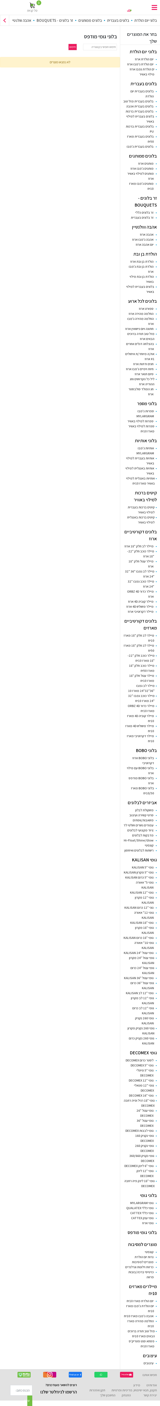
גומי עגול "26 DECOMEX (145, 1113)
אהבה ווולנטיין (21, 20)
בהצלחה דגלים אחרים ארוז (140, 346)
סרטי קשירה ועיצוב (141, 815)
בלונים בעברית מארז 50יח (140, 139)
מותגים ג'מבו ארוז (142, 168)
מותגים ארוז (146, 163)
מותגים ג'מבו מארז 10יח (141, 186)
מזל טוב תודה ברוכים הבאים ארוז (140, 336)
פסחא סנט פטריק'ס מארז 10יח (141, 1343)
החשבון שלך (107, 1395)
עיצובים (150, 1355)
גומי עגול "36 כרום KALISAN (142, 985)
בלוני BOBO (146, 750)
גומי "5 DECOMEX (142, 1065)
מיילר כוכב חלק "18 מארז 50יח (141, 668)
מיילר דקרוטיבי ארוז (141, 611)
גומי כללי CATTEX (142, 1213)
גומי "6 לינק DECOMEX (139, 1166)
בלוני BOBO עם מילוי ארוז (140, 770)
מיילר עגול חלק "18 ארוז (141, 564)
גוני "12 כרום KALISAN (139, 907)
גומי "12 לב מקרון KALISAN (142, 1000)
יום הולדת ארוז (144, 59)
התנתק (126, 1395)
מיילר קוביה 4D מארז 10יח (140, 718)
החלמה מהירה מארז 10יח (140, 1323)
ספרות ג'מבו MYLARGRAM (145, 413)
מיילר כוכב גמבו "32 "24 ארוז (141, 584)
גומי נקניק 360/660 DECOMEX (141, 1158)
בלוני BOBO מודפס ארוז (141, 780)
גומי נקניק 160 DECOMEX (144, 1138)
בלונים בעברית (118, 20)
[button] (4, 20)
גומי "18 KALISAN (142, 922)
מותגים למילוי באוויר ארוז (140, 176)
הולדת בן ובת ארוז (142, 261)
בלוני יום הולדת (145, 20)
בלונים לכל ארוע (142, 301)
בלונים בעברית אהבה (140, 106)
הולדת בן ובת (145, 254)
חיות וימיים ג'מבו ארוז (140, 369)
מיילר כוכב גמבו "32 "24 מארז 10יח (141, 698)
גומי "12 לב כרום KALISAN (143, 1010)
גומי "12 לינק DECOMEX (145, 1173)
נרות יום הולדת (144, 1257)
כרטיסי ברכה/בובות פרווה (141, 1274)
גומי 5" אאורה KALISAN (145, 885)
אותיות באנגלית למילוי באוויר (139, 471)
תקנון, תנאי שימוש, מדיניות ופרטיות (134, 1390)
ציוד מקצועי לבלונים (140, 830)
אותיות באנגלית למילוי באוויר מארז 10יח (140, 481)
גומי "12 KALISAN (142, 892)
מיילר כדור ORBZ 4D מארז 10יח (141, 708)
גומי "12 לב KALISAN (140, 993)
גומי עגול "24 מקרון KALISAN (141, 960)
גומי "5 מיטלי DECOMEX (145, 1073)
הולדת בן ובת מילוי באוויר (142, 279)
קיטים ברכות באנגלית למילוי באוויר (141, 520)
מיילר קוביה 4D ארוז (141, 601)
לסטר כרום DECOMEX (140, 1060)
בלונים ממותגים (90, 20)
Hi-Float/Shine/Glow (139, 840)
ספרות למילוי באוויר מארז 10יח (141, 428)
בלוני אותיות (146, 440)
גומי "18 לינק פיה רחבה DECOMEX (139, 1183)
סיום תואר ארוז (144, 374)
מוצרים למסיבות (142, 1244)
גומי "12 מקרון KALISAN (144, 900)
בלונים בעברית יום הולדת (142, 93)
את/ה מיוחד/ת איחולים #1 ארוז (139, 356)
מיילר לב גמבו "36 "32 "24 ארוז (139, 574)
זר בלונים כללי (144, 212)
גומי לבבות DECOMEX (139, 1130)
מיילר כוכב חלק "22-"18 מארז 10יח (141, 658)
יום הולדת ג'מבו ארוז (140, 64)
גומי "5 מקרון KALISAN (139, 872)
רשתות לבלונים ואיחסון (139, 850)
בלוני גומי (148, 1195)
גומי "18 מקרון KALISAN (144, 930)
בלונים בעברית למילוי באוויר (140, 119)
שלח (28, 1400)
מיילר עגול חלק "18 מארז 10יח (141, 678)
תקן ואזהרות (97, 1390)
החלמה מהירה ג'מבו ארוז (140, 321)
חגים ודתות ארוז (143, 364)
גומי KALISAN (144, 860)
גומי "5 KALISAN (143, 867)
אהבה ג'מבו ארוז (143, 239)
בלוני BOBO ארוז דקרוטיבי (143, 760)
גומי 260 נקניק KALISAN (144, 1020)
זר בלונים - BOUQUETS (54, 20)
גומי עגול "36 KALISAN (139, 978)
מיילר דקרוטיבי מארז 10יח (140, 738)
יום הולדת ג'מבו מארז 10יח (140, 1308)
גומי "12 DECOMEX (141, 1080)
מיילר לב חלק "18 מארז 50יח (139, 648)
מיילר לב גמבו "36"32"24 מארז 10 (141, 688)
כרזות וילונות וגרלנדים (139, 1267)
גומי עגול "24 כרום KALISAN (142, 970)
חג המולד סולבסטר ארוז (141, 391)
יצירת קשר (150, 1395)
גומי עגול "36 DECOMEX (145, 1123)
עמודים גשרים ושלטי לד (139, 825)
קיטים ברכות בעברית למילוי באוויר (141, 509)
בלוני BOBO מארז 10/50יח (142, 790)
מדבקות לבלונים (143, 835)
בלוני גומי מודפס (142, 1232)
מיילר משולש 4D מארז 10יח (139, 728)
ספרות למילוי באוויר (141, 421)
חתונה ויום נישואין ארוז (139, 329)
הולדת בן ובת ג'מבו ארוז (141, 269)
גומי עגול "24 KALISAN (139, 953)
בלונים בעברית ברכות (140, 111)
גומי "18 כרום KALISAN (139, 938)
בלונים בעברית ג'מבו (140, 146)
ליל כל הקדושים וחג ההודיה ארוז (142, 381)
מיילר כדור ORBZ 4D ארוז (140, 594)
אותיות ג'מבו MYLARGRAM (145, 450)
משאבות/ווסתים (143, 820)
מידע (136, 1385)
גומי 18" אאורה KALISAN (144, 945)
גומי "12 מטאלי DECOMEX (144, 1088)
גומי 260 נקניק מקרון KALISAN (141, 1030)
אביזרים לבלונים (142, 802)
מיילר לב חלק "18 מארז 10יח (139, 638)
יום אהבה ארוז (145, 244)
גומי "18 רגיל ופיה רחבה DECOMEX (139, 1103)
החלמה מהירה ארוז (141, 313)
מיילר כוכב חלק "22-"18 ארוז (140, 553)
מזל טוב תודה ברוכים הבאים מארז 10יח (141, 1333)
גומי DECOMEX (143, 1053)
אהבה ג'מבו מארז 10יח (139, 1316)
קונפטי (149, 845)
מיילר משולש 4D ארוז (140, 606)
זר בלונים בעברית (142, 217)
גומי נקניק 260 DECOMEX (144, 1148)
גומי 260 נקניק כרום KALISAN (141, 1040)
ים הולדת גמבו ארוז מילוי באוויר (142, 71)
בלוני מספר (147, 403)
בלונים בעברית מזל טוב (138, 101)
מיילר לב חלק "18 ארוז (139, 546)
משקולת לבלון (144, 810)
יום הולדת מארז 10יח (140, 1301)
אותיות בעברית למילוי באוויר (140, 460)
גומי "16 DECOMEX (141, 1095)
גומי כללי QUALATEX (140, 1208)
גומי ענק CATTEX (142, 1218)
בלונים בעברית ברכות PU (140, 129)
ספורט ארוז (146, 308)
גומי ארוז (148, 1223)
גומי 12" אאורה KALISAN (144, 915)
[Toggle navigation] (154, 8)
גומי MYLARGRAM (142, 1203)
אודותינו (151, 1385)
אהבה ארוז (147, 234)
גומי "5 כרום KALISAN (139, 877)
